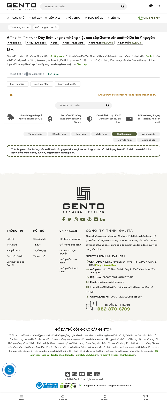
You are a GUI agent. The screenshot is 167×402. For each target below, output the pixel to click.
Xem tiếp (82, 64)
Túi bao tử (104, 355)
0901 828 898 (126, 277)
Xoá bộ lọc (15, 43)
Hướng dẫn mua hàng (68, 261)
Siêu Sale (54, 17)
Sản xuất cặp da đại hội (15, 263)
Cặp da (46, 355)
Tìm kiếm (122, 6)
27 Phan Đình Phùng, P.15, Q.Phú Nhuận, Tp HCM (123, 263)
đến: (36, 74)
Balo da (69, 355)
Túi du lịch (79, 355)
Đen (55, 43)
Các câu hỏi (39, 239)
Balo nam (81, 134)
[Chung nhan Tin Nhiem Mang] (105, 385)
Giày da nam (125, 140)
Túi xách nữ (39, 256)
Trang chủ (17, 17)
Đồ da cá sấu (148, 140)
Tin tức (36, 244)
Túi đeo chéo (57, 355)
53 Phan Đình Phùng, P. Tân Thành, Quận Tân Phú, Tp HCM (122, 271)
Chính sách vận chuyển (68, 252)
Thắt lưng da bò (19, 27)
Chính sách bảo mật (70, 239)
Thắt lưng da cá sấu (46, 27)
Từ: (16, 74)
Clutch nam (92, 355)
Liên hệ (115, 17)
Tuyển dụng (39, 250)
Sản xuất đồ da (15, 256)
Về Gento (74, 17)
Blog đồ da (95, 17)
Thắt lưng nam (124, 134)
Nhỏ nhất (102, 43)
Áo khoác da (148, 134)
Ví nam (114, 355)
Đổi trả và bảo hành (70, 244)
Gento (148, 56)
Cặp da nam (59, 134)
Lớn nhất (130, 43)
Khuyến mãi (13, 250)
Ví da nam (101, 134)
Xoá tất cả (53, 74)
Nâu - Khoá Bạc (37, 43)
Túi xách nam (35, 134)
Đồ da (36, 17)
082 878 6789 (110, 277)
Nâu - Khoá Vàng (74, 43)
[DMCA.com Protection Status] (68, 385)
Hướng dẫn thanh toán (69, 270)
